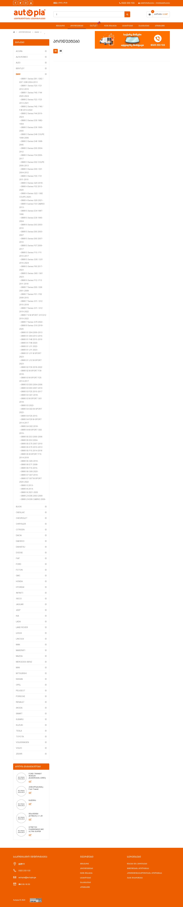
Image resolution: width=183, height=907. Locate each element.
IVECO (19, 599)
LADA (18, 622)
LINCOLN (20, 639)
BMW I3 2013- (27, 485)
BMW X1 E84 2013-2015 (31, 336)
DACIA (19, 535)
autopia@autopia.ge (27, 877)
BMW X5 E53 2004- (29, 440)
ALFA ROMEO (22, 57)
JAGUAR (19, 604)
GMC (18, 576)
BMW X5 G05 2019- (29, 461)
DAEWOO (20, 541)
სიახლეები (85, 878)
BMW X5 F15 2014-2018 (31, 451)
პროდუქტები (25, 32)
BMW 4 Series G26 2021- (32, 200)
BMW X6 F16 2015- (29, 468)
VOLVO (19, 748)
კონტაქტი (85, 887)
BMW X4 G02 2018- (29, 426)
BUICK (19, 507)
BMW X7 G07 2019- (29, 475)
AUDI (18, 63)
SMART (19, 713)
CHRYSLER (21, 524)
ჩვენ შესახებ (86, 873)
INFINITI (19, 593)
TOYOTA (20, 736)
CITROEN (20, 530)
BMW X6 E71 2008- (29, 464)
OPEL (18, 685)
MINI (18, 668)
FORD (18, 564)
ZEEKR (19, 754)
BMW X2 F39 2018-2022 (31, 367)
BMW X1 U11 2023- (29, 350)
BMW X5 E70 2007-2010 (31, 444)
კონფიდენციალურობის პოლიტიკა (144, 873)
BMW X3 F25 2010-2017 (31, 391)
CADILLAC (20, 512)
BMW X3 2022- (27, 405)
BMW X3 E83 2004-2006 (31, 385)
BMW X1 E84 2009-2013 (31, 332)
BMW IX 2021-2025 (29, 492)
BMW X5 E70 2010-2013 (31, 447)
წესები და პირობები (137, 864)
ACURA (19, 51)
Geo (55, 3)
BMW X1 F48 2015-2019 (31, 339)
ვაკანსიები (85, 882)
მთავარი (84, 864)
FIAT (18, 558)
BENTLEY (20, 68)
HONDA (19, 581)
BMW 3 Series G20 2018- (32, 183)
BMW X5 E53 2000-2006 (31, 437)
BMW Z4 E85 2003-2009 (31, 496)
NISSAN (19, 679)
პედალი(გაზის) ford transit (36, 788)
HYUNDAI (20, 587)
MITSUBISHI (21, 673)
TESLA (19, 731)
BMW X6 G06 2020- (29, 471)
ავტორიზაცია (147, 3)
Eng (60, 3)
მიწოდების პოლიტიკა (138, 868)
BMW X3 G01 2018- (29, 395)
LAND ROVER (22, 627)
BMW (37, 32)
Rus (65, 3)
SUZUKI (19, 725)
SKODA (19, 708)
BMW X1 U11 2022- (29, 346)
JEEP (18, 610)
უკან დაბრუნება (135, 878)
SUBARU (20, 719)
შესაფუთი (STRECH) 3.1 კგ (36, 815)
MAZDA (19, 656)
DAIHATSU (20, 547)
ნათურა (32, 800)
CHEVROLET (21, 518)
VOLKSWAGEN (22, 742)
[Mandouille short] (21, 778)
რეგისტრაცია (163, 3)
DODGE (19, 553)
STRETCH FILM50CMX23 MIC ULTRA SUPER (36, 829)
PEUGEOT (20, 691)
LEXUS (19, 633)
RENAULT (20, 702)
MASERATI (20, 650)
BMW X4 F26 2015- (29, 416)
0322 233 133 (128, 3)
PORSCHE (20, 696)
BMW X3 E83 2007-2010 (31, 388)
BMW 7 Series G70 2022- (32, 322)
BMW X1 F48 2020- (29, 343)
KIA (17, 616)
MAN (18, 645)
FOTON (19, 570)
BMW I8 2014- (27, 489)
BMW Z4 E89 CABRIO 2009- (33, 499)
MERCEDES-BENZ (24, 662)
